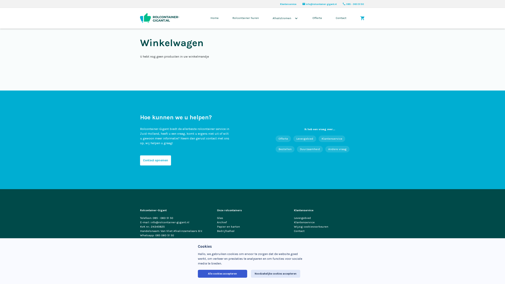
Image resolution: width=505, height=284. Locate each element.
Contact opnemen (155, 160)
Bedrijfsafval (226, 231)
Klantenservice (288, 4)
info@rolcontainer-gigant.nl (319, 4)
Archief (222, 222)
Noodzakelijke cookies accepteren (275, 273)
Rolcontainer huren (245, 18)
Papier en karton (228, 226)
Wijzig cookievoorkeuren (311, 226)
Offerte (317, 18)
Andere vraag (337, 149)
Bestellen (285, 149)
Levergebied (304, 138)
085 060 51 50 (164, 235)
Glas (220, 218)
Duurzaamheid (310, 149)
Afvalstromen (286, 18)
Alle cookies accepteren (222, 273)
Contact (341, 18)
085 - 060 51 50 (353, 4)
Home (214, 18)
